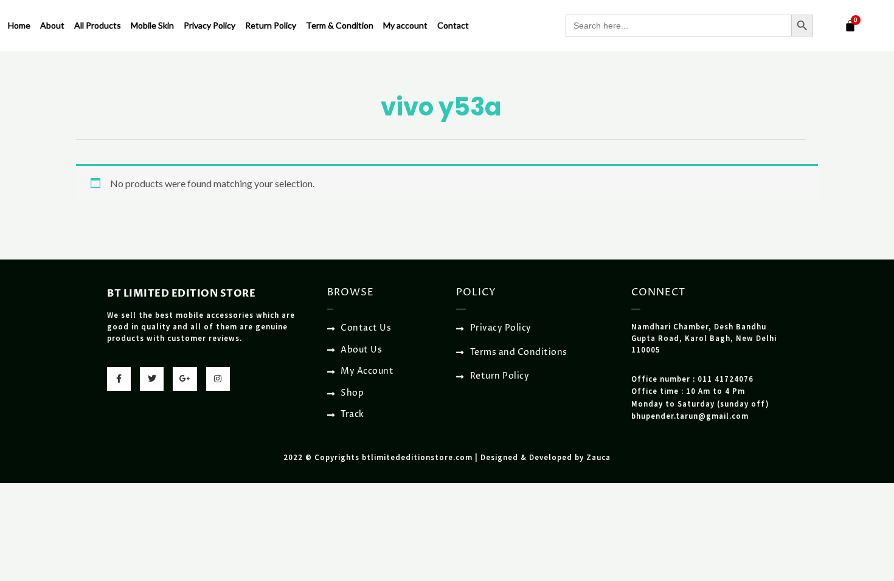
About (52, 25)
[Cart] (850, 25)
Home (19, 25)
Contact (453, 25)
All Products (97, 25)
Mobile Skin (152, 25)
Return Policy (270, 25)
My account (405, 25)
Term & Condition (339, 25)
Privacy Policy (209, 25)
